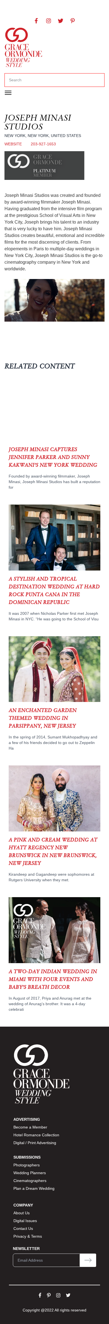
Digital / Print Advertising (34, 1143)
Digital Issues (25, 1220)
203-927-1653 (43, 144)
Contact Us (23, 1228)
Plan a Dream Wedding (33, 1188)
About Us (21, 1213)
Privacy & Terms (27, 1236)
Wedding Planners (29, 1173)
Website (13, 144)
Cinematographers (29, 1180)
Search (15, 80)
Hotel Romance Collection (36, 1135)
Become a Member (30, 1127)
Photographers (26, 1165)
